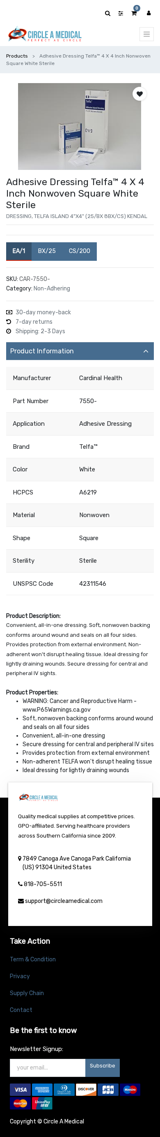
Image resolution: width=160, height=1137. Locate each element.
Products (17, 56)
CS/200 (79, 251)
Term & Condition (33, 959)
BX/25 (47, 251)
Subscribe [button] (102, 1066)
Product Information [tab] (42, 351)
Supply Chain (27, 993)
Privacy (20, 976)
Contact (21, 1010)
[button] (140, 94)
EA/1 (19, 251)
